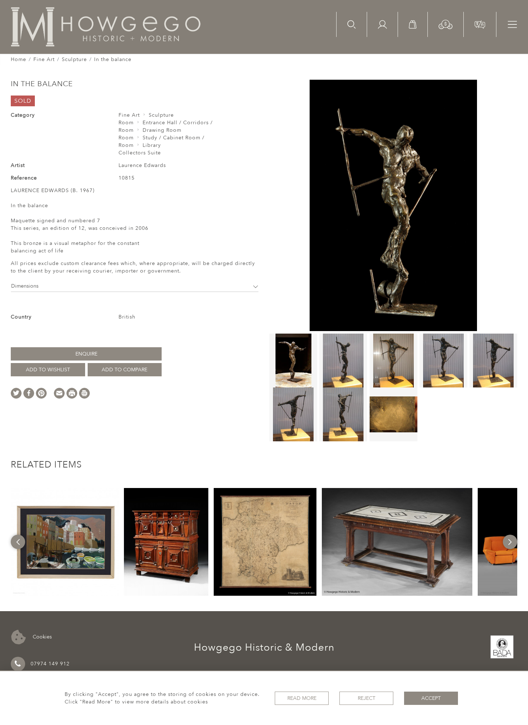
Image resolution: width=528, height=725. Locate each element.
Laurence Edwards (142, 165)
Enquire (86, 353)
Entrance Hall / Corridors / (178, 122)
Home (18, 59)
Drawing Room (162, 130)
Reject (366, 698)
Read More (301, 698)
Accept (431, 698)
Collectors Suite (140, 152)
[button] (446, 23)
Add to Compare (124, 369)
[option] (65, 542)
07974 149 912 (50, 663)
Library (152, 145)
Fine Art (44, 59)
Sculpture (74, 59)
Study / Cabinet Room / (173, 137)
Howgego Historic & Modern (264, 647)
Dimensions (24, 286)
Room (126, 122)
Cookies (41, 636)
